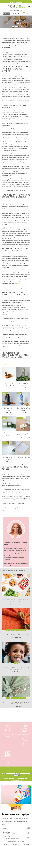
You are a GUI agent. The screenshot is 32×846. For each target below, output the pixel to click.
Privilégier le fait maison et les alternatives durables (14, 58)
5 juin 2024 (17, 672)
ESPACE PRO (6, 13)
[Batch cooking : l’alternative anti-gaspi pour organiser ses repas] (16, 584)
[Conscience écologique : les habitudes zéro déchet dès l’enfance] (16, 652)
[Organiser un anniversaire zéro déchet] (16, 619)
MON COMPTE (17, 13)
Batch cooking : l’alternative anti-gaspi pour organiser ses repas (16, 600)
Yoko (3, 120)
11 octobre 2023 (17, 706)
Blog (16, 16)
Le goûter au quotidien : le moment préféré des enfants (15, 54)
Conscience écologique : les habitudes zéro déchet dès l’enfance (16, 668)
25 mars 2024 (17, 637)
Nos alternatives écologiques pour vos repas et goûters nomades (17, 61)
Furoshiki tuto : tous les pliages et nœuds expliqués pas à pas (16, 703)
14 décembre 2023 (17, 604)
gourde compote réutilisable (19, 121)
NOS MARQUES (18, 2)
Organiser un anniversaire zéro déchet (16, 634)
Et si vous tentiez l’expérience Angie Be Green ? (13, 63)
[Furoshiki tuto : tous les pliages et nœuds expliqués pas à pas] (16, 687)
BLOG (11, 2)
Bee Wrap (5, 311)
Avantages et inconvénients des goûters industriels (14, 56)
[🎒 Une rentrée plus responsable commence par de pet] (16, 800)
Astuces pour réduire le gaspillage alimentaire (13, 59)
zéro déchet (18, 283)
